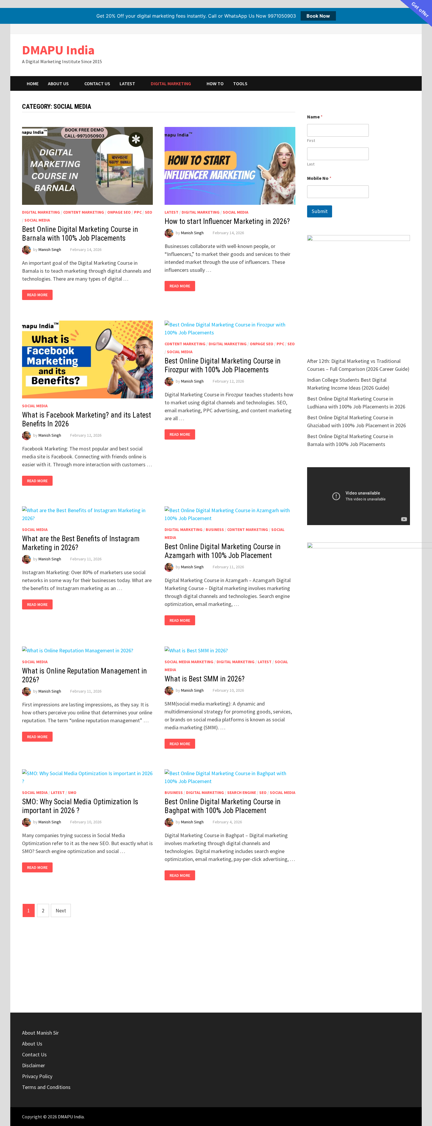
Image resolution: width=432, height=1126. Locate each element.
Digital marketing (171, 83)
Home (32, 83)
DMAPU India (58, 50)
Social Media (37, 220)
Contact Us (97, 83)
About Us (58, 83)
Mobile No (319, 178)
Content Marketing (83, 212)
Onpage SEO (119, 212)
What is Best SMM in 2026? (205, 679)
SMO (72, 792)
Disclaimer (33, 1065)
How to (215, 83)
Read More (39, 295)
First (311, 140)
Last (310, 164)
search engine (241, 792)
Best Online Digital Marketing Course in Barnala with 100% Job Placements (80, 233)
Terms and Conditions (46, 1087)
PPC (138, 212)
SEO (148, 212)
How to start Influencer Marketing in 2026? (227, 221)
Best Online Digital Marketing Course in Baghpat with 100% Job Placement (223, 806)
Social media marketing (189, 661)
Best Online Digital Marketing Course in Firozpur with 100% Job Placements (223, 365)
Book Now (318, 16)
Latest (127, 83)
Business (215, 529)
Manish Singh (49, 249)
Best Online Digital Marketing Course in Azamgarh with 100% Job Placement (223, 551)
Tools (240, 83)
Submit (320, 211)
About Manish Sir (40, 1032)
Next (61, 910)
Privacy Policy (37, 1076)
